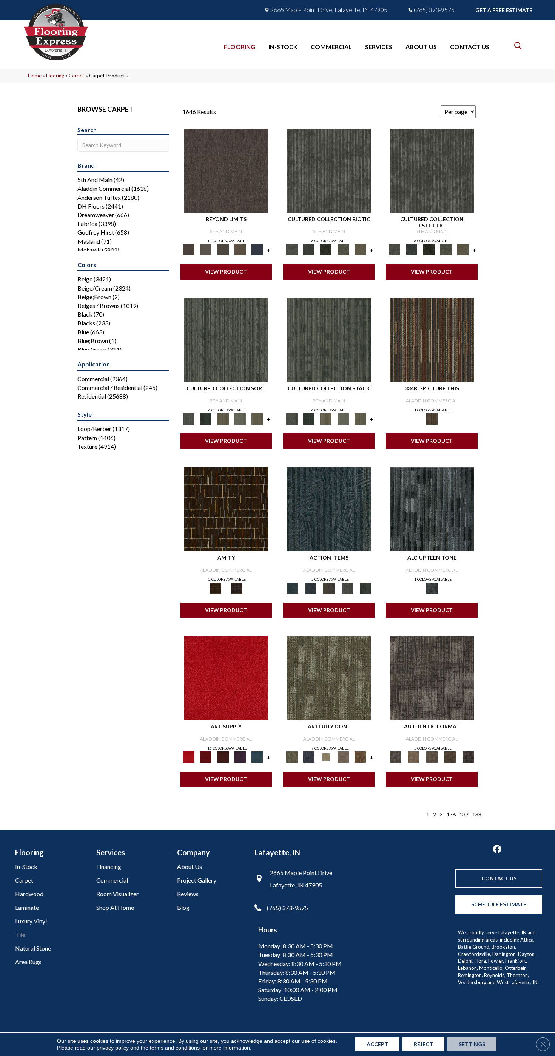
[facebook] (497, 849)
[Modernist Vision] (326, 757)
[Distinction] (360, 249)
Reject (423, 1044)
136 (451, 815)
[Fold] (223, 418)
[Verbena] (240, 757)
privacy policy (113, 1048)
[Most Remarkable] (308, 757)
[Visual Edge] (432, 678)
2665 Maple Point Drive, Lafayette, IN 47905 (328, 10)
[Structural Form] (468, 757)
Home (35, 76)
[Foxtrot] (432, 509)
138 (476, 815)
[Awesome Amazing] (343, 757)
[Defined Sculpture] (413, 757)
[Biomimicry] (329, 170)
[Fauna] (240, 249)
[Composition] (343, 249)
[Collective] (326, 249)
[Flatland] (257, 249)
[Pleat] (240, 418)
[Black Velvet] (236, 587)
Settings (472, 1044)
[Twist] (257, 418)
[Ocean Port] (310, 587)
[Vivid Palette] (360, 757)
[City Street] (366, 587)
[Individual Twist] (432, 757)
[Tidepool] (329, 509)
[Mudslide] (432, 339)
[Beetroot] (223, 757)
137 (464, 815)
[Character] (308, 249)
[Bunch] (206, 418)
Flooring (55, 76)
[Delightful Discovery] (329, 678)
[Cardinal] (226, 678)
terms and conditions (175, 1048)
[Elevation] (223, 249)
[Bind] (226, 339)
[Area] (226, 170)
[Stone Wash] (257, 757)
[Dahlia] (206, 757)
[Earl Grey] (347, 587)
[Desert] (206, 249)
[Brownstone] (329, 587)
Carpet (77, 76)
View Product (226, 271)
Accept (377, 1044)
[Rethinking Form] (450, 757)
